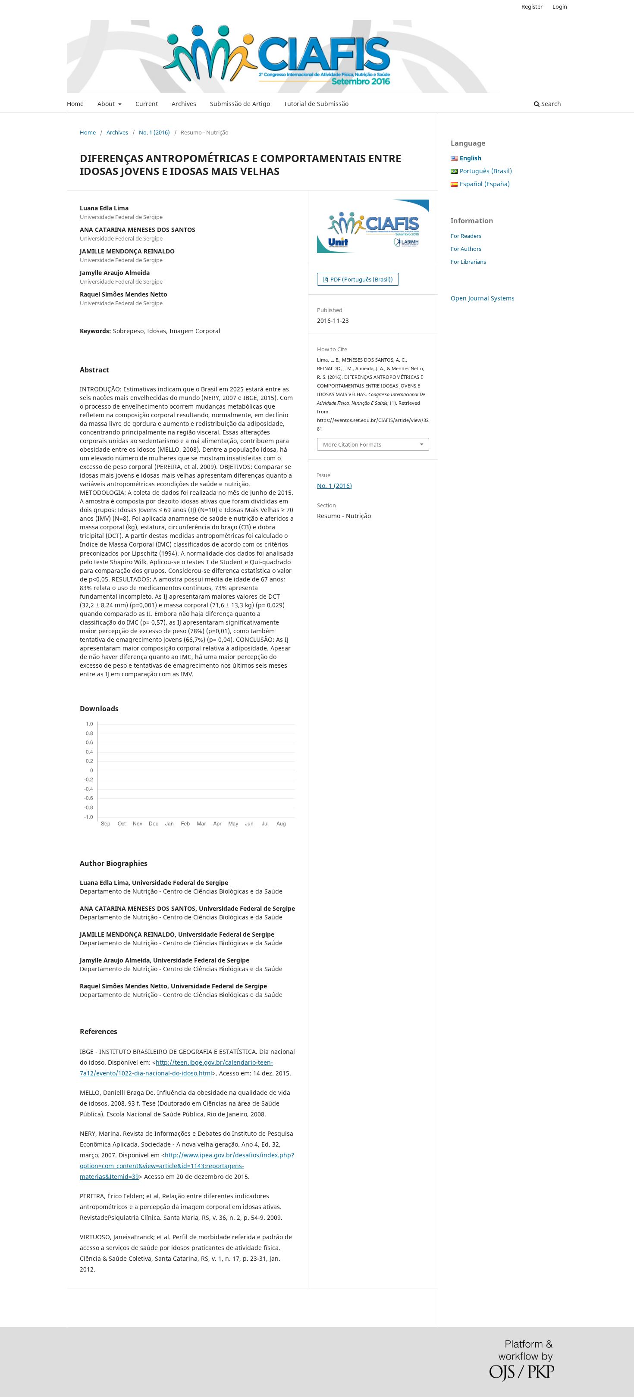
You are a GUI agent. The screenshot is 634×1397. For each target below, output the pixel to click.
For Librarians (468, 262)
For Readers (466, 236)
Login (559, 6)
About (106, 104)
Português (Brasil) (486, 171)
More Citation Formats (352, 444)
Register (532, 6)
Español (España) (485, 184)
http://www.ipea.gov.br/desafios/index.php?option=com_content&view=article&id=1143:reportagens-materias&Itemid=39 (187, 1166)
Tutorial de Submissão (316, 104)
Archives (184, 104)
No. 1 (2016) (154, 132)
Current (146, 104)
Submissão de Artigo (240, 104)
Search (550, 104)
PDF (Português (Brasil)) (361, 279)
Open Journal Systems (483, 298)
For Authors (466, 249)
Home (75, 104)
